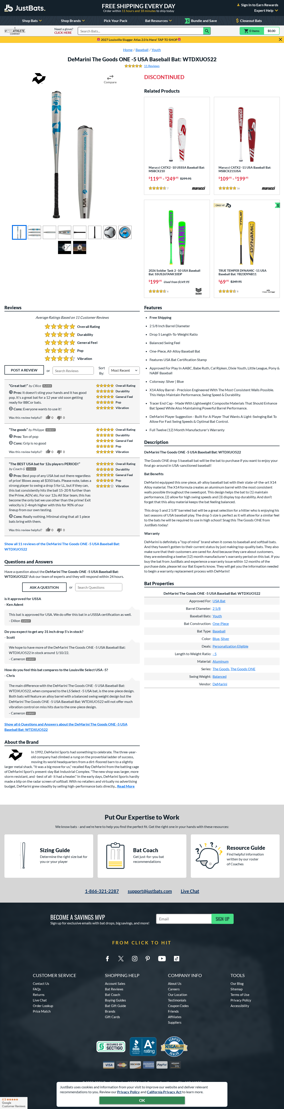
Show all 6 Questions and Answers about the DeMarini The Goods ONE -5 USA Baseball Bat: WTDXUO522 (65, 727)
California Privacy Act (164, 1092)
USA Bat (219, 601)
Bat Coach (112, 995)
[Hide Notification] (280, 39)
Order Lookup (43, 1006)
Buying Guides (115, 1000)
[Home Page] (24, 8)
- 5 (215, 654)
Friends (173, 1011)
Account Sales (115, 983)
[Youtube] (162, 958)
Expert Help (263, 10)
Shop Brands (71, 20)
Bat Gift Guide (115, 1006)
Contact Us (41, 983)
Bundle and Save (202, 20)
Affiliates (174, 1017)
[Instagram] (134, 958)
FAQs (37, 989)
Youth (217, 616)
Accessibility (240, 1006)
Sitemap (237, 989)
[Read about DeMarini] (39, 78)
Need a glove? (63, 30)
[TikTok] (176, 958)
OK (142, 1100)
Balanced (220, 676)
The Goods (221, 669)
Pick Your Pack (115, 20)
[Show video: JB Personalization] (79, 247)
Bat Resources (156, 20)
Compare (110, 82)
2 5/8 (217, 608)
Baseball (219, 631)
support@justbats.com (150, 891)
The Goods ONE (243, 669)
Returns (39, 995)
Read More (126, 786)
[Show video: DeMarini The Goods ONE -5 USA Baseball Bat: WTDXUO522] (64, 247)
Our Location (177, 995)
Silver (225, 638)
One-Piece (221, 623)
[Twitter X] (121, 958)
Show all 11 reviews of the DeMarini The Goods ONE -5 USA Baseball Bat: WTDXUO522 (62, 546)
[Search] (207, 31)
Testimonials (177, 1000)
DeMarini (220, 684)
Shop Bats (30, 20)
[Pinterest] (148, 958)
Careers (174, 989)
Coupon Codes (178, 1006)
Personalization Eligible (230, 646)
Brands (110, 1011)
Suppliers (174, 1022)
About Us (174, 983)
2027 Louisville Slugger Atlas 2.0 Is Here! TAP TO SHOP (139, 40)
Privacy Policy (128, 1092)
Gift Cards (112, 1017)
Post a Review (24, 370)
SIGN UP (222, 919)
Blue (216, 638)
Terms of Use (240, 995)
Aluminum (221, 661)
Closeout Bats (251, 20)
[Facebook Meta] (107, 958)
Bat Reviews (114, 989)
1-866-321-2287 (102, 891)
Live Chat (190, 891)
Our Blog (237, 983)
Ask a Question (44, 587)
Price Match (42, 1011)
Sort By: (102, 370)
